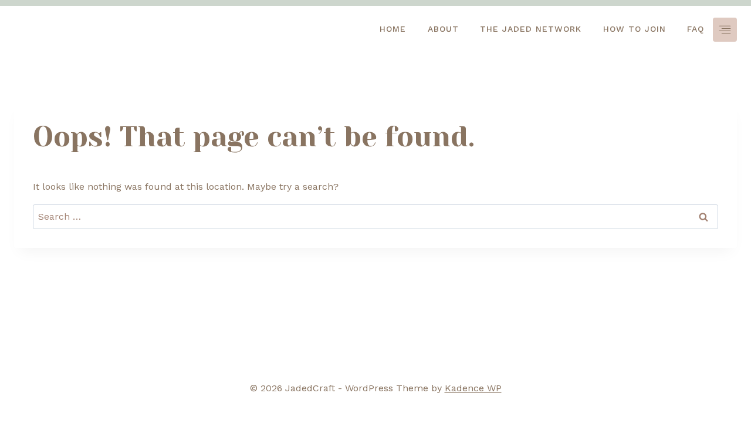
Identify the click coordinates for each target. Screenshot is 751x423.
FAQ (695, 28)
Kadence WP (473, 388)
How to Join (634, 28)
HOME (393, 28)
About (443, 28)
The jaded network (530, 28)
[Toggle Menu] (725, 30)
